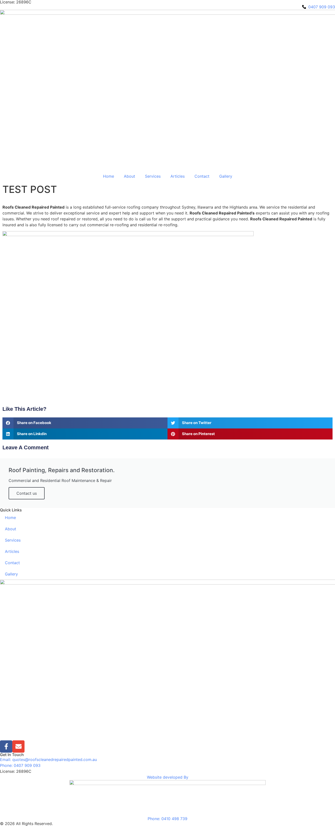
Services (153, 176)
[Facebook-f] (6, 746)
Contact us (26, 493)
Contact (201, 176)
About (129, 176)
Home (108, 176)
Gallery (225, 176)
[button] (85, 422)
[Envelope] (18, 746)
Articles (177, 176)
